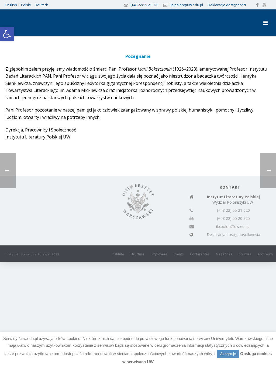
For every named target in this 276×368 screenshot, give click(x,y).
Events (179, 254)
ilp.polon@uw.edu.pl (186, 4)
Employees (159, 254)
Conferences (199, 254)
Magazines (224, 254)
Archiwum (265, 254)
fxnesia (254, 234)
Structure (137, 254)
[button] (7, 34)
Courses (245, 254)
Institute (118, 254)
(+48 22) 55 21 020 (144, 4)
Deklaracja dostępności (227, 4)
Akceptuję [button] (228, 354)
